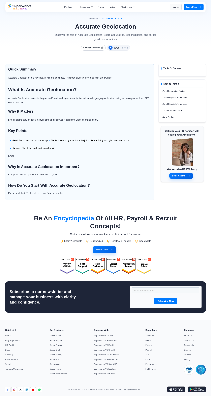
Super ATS (54, 359)
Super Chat (55, 350)
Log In (176, 7)
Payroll (148, 350)
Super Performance (58, 373)
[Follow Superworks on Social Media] (39, 389)
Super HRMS (55, 336)
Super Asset (55, 364)
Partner (112, 7)
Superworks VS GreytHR (105, 350)
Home (8, 336)
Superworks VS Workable (105, 340)
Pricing (101, 7)
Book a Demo (192, 7)
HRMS (148, 340)
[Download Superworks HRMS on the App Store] (176, 390)
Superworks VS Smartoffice (106, 354)
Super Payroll (56, 340)
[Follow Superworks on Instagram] (14, 389)
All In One (149, 336)
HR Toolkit (9, 345)
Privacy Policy (11, 359)
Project (148, 345)
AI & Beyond (127, 7)
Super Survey (56, 354)
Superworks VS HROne (104, 373)
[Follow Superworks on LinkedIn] (26, 389)
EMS (147, 359)
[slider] (120, 48)
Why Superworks (13, 340)
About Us (188, 336)
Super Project (56, 345)
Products (68, 7)
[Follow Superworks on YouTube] (33, 389)
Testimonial (189, 345)
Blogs (7, 350)
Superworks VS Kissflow (105, 369)
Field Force (150, 369)
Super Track (55, 369)
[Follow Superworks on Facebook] (7, 389)
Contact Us (189, 340)
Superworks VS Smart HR (105, 364)
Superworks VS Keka (103, 336)
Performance (151, 364)
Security (8, 364)
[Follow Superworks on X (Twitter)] (20, 389)
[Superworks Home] (19, 9)
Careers (187, 350)
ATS (147, 354)
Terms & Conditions (14, 369)
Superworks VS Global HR (106, 359)
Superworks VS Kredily (104, 345)
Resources (85, 7)
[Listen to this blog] (111, 48)
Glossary (94, 19)
